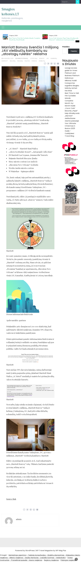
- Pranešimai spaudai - (19, 560)
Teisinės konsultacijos (37, 555)
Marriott (5, 61)
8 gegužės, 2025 (8, 58)
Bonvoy (41, 58)
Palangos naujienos (68, 560)
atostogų (33, 58)
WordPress (29, 550)
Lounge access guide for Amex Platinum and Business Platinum (72, 72)
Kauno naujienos (35, 560)
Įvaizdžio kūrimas (47, 557)
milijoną (12, 61)
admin (19, 519)
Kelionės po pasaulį (21, 58)
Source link (11, 499)
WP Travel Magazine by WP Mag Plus (51, 550)
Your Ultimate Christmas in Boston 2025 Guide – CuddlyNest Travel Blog (70, 129)
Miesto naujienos (16, 557)
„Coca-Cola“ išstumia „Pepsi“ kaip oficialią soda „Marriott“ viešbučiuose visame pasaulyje (63, 39)
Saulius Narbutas (31, 557)
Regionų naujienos (51, 560)
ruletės (27, 61)
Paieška (66, 47)
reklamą (20, 61)
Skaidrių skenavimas (55, 555)
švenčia (34, 61)
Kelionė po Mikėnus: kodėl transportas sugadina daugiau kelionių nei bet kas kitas (72, 84)
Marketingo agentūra (17, 555)
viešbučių (42, 61)
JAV (47, 58)
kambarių (54, 58)
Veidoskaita (60, 557)
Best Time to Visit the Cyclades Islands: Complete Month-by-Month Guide (24, 39)
